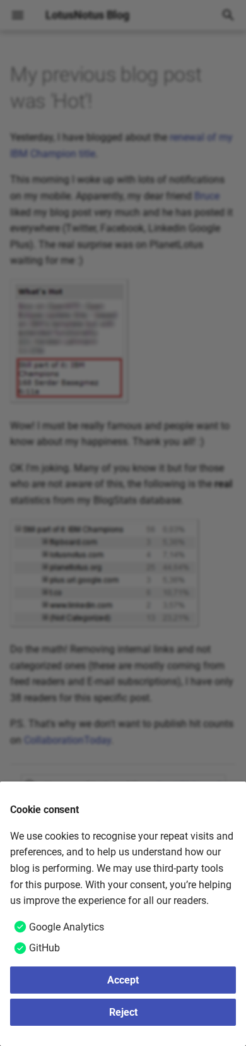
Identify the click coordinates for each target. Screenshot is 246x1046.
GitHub (44, 948)
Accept (123, 980)
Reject (123, 1012)
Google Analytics (66, 927)
